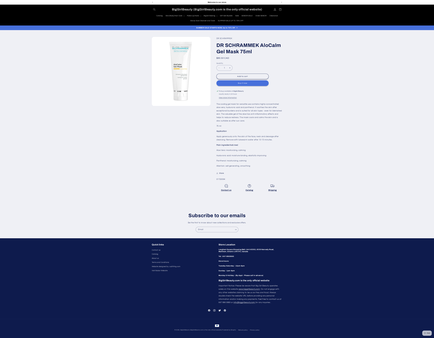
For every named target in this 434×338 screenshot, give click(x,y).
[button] (154, 9)
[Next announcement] (281, 2)
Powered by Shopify (229, 330)
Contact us (226, 190)
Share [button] (221, 173)
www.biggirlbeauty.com (249, 289)
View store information (228, 98)
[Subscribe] (235, 229)
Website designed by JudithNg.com (166, 266)
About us (155, 258)
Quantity (219, 63)
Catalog (249, 190)
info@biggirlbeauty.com (245, 302)
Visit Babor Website (160, 270)
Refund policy (243, 330)
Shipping (272, 190)
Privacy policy (254, 330)
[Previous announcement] (152, 2)
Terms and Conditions (160, 262)
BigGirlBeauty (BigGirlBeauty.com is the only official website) (201, 330)
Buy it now (242, 83)
